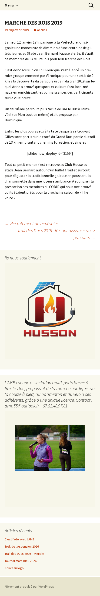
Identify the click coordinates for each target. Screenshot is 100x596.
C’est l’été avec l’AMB (19, 539)
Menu (9, 5)
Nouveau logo (14, 568)
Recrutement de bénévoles (32, 223)
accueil (42, 30)
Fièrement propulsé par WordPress (29, 586)
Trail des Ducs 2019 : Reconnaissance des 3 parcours (56, 233)
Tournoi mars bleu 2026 (21, 561)
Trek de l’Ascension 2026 (22, 546)
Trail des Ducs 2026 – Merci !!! (24, 554)
